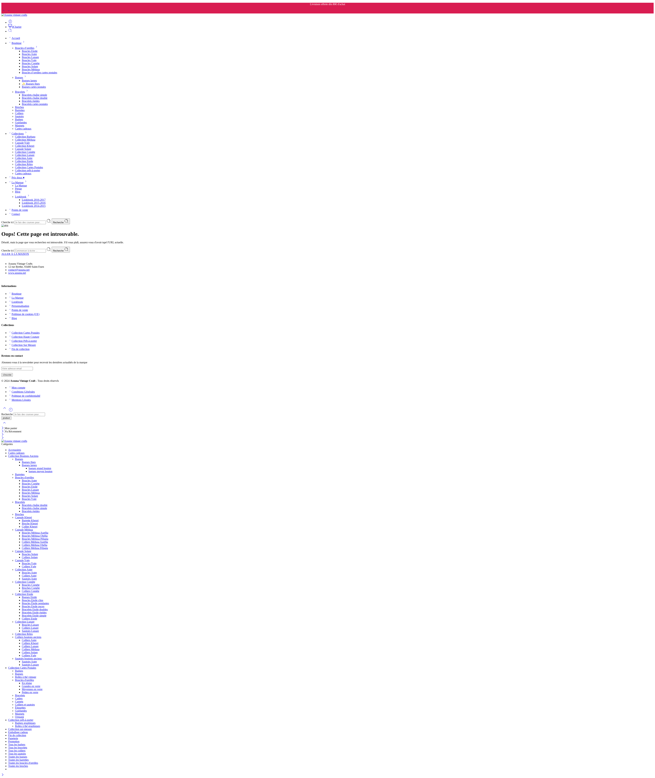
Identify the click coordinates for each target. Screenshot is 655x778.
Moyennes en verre (32, 689)
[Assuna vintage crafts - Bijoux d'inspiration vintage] (14, 14)
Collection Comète (25, 152)
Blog (17, 191)
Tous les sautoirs (17, 753)
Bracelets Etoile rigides (34, 612)
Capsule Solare (23, 148)
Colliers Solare (30, 557)
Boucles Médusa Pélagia (35, 538)
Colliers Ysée (29, 566)
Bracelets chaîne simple (34, 94)
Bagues (19, 77)
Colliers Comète (30, 591)
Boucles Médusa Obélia (35, 535)
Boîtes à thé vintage (25, 677)
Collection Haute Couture (25, 336)
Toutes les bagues (17, 756)
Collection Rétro (24, 164)
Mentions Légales (21, 399)
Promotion (13, 741)
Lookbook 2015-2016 (34, 202)
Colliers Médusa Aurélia (35, 541)
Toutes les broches (18, 766)
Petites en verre (30, 692)
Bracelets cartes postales (35, 104)
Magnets (19, 125)
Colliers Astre (29, 575)
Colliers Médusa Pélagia (35, 548)
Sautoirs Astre (29, 578)
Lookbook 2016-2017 (34, 199)
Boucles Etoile (30, 51)
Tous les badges (16, 744)
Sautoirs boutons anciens (28, 658)
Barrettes (20, 110)
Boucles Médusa (31, 69)
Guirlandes (21, 122)
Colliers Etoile (29, 618)
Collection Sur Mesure (24, 345)
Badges (19, 119)
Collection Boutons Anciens (23, 456)
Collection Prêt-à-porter (24, 340)
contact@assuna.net (19, 269)
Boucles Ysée (29, 60)
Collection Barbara (25, 136)
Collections (18, 133)
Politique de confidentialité (26, 395)
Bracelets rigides (31, 101)
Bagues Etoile (29, 597)
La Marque (18, 182)
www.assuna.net (17, 272)
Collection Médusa (25, 139)
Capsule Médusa (24, 529)
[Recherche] (10, 31)
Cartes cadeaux (23, 128)
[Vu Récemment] (11, 411)
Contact (16, 214)
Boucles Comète (31, 63)
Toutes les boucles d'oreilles (23, 762)
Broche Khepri (30, 523)
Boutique (16, 43)
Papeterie (13, 738)
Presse (18, 188)
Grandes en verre (31, 686)
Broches (19, 107)
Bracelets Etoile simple (34, 615)
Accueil (16, 38)
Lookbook (20, 196)
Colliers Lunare (30, 627)
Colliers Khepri (30, 643)
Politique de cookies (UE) (25, 314)
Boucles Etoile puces (33, 606)
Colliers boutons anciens (28, 637)
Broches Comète (31, 588)
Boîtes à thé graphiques (27, 726)
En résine (27, 683)
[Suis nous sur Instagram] (8, 279)
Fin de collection (21, 349)
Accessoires (14, 449)
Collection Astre (23, 158)
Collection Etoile (24, 161)
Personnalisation (20, 306)
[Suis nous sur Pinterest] (5, 279)
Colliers (19, 113)
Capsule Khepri (23, 517)
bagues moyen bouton (40, 471)
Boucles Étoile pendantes (35, 603)
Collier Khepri (29, 526)
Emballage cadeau (18, 732)
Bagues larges (29, 80)
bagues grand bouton (40, 468)
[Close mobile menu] (2, 437)
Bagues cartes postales (34, 86)
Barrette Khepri (30, 520)
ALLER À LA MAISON (15, 254)
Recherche (58, 222)
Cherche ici (7, 222)
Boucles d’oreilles (24, 48)
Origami (19, 716)
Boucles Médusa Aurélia (35, 532)
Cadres (19, 698)
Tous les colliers (16, 750)
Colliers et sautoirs (25, 704)
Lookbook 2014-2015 (34, 205)
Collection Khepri (24, 145)
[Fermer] (3, 428)
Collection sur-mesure (20, 729)
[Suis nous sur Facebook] (2, 279)
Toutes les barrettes (18, 759)
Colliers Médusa (30, 649)
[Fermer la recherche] (4, 425)
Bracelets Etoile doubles (35, 609)
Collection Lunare (24, 155)
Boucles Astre (29, 54)
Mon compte (18, 387)
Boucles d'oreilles (24, 477)
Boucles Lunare (30, 57)
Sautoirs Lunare (30, 630)
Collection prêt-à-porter (27, 170)
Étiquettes (20, 707)
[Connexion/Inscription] (10, 22)
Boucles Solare (30, 66)
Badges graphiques (25, 723)
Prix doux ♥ (18, 177)
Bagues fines (29, 462)
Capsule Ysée (22, 142)
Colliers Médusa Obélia (34, 545)
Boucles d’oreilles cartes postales (39, 72)
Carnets (19, 701)
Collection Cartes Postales (29, 167)
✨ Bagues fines (31, 83)
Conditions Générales (23, 391)
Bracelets (20, 91)
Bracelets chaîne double (34, 98)
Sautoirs (19, 116)
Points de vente (20, 210)
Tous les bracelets (17, 747)
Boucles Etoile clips (32, 600)
